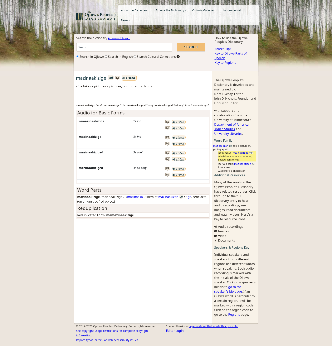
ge (189, 197)
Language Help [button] (232, 10)
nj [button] (117, 77)
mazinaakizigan (242, 164)
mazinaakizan (168, 197)
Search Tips (223, 49)
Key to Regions (225, 62)
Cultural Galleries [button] (203, 10)
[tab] (143, 113)
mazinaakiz (135, 197)
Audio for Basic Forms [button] (101, 112)
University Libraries (228, 134)
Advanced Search (119, 38)
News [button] (124, 20)
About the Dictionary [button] (134, 10)
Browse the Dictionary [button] (170, 10)
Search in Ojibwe (91, 57)
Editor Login (175, 331)
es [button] (167, 121)
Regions (234, 314)
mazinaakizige (240, 152)
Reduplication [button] (92, 208)
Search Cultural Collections (156, 57)
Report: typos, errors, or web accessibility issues (107, 340)
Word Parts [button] (89, 190)
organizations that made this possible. (213, 326)
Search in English (120, 57)
